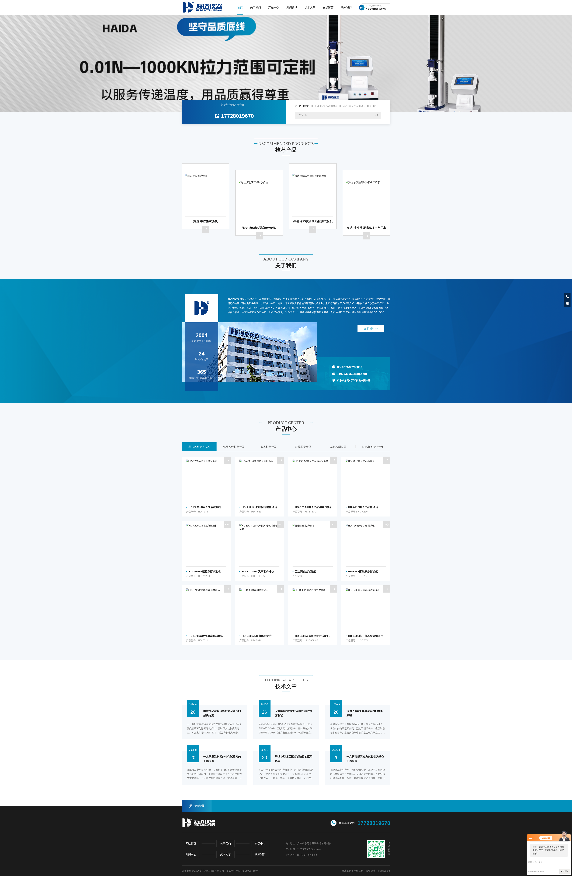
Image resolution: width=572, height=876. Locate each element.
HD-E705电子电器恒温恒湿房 (365, 635)
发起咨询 (564, 871)
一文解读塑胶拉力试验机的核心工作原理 (365, 759)
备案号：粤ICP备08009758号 (242, 870)
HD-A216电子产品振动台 (352, 106)
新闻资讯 (291, 7)
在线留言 (328, 7)
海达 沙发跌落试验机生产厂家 (313, 227)
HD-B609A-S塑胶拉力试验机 (312, 635)
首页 (240, 7)
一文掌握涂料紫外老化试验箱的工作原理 (222, 759)
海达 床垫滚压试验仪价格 (205, 227)
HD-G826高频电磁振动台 (380, 106)
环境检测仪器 (269, 446)
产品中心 (273, 7)
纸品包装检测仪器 (199, 446)
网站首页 (190, 843)
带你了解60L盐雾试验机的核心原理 (364, 713)
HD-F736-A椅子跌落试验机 (205, 507)
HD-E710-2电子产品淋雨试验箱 (313, 507)
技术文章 (310, 7)
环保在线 (358, 870)
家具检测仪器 (234, 446)
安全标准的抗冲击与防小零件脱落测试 (294, 713)
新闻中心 (190, 854)
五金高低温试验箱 (305, 571)
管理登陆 (370, 870)
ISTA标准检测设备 (338, 446)
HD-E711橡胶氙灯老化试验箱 (206, 635)
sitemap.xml (384, 870)
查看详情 (369, 328)
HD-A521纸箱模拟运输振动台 (259, 507)
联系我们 (346, 7)
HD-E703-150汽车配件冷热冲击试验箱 (260, 571)
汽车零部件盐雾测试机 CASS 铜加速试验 (366, 221)
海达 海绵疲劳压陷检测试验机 (259, 221)
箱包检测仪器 (303, 446)
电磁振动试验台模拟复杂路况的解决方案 (222, 713)
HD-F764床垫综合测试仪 (324, 106)
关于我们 (255, 7)
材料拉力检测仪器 (373, 446)
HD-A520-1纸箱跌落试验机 (205, 571)
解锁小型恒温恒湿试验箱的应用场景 (294, 759)
